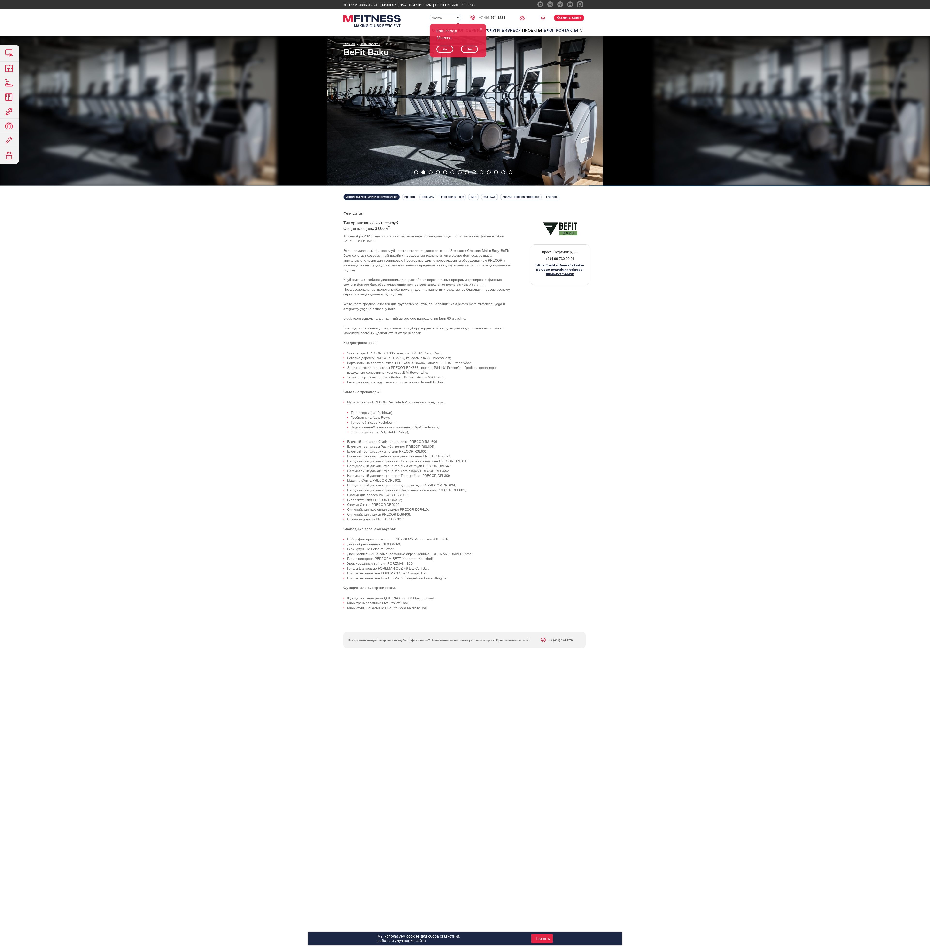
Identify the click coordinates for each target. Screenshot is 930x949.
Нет (469, 49)
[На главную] (372, 21)
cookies (413, 936)
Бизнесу (389, 5)
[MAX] (580, 4)
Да (445, 49)
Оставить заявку (569, 17)
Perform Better (452, 197)
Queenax (489, 197)
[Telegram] (560, 4)
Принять (542, 938)
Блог (549, 30)
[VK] (550, 4)
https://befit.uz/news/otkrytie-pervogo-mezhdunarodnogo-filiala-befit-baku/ (560, 269)
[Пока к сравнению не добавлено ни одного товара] (524, 18)
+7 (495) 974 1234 (561, 640)
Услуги (492, 30)
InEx (473, 197)
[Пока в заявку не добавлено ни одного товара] (545, 18)
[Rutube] (570, 4)
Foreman (428, 197)
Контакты (567, 30)
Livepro (551, 197)
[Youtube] (540, 4)
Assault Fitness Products (521, 197)
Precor (409, 197)
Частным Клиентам (416, 5)
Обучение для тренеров (455, 5)
